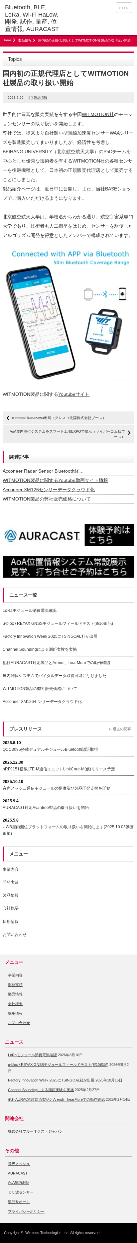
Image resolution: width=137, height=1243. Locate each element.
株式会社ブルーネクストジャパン (35, 1131)
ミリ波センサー (21, 1192)
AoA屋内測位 (18, 1183)
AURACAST (18, 1173)
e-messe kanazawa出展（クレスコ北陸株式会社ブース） (59, 418)
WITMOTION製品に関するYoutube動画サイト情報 (55, 480)
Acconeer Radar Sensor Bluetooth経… (43, 471)
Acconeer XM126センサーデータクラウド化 (49, 489)
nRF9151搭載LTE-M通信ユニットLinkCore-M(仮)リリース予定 (59, 769)
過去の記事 (122, 729)
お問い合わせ (15, 934)
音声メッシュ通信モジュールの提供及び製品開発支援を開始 (56, 788)
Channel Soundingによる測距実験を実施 (40, 649)
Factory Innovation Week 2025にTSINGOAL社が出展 (50, 636)
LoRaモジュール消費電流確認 (30, 610)
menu (123, 8)
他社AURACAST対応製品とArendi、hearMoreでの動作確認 (56, 662)
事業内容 (11, 869)
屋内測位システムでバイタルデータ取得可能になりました (54, 675)
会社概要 (11, 908)
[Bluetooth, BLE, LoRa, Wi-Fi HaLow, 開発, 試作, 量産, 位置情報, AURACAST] (32, 18)
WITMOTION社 (98, 114)
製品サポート (19, 1202)
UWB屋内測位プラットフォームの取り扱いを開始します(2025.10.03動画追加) (68, 830)
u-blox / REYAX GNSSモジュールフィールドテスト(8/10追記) (58, 623)
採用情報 (11, 921)
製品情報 (25, 40)
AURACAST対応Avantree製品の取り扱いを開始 (46, 807)
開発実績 (11, 882)
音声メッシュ (19, 1164)
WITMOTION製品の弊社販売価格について (47, 499)
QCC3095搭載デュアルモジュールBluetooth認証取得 (50, 749)
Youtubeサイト (73, 394)
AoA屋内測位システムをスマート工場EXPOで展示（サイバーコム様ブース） (67, 433)
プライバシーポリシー (26, 1211)
